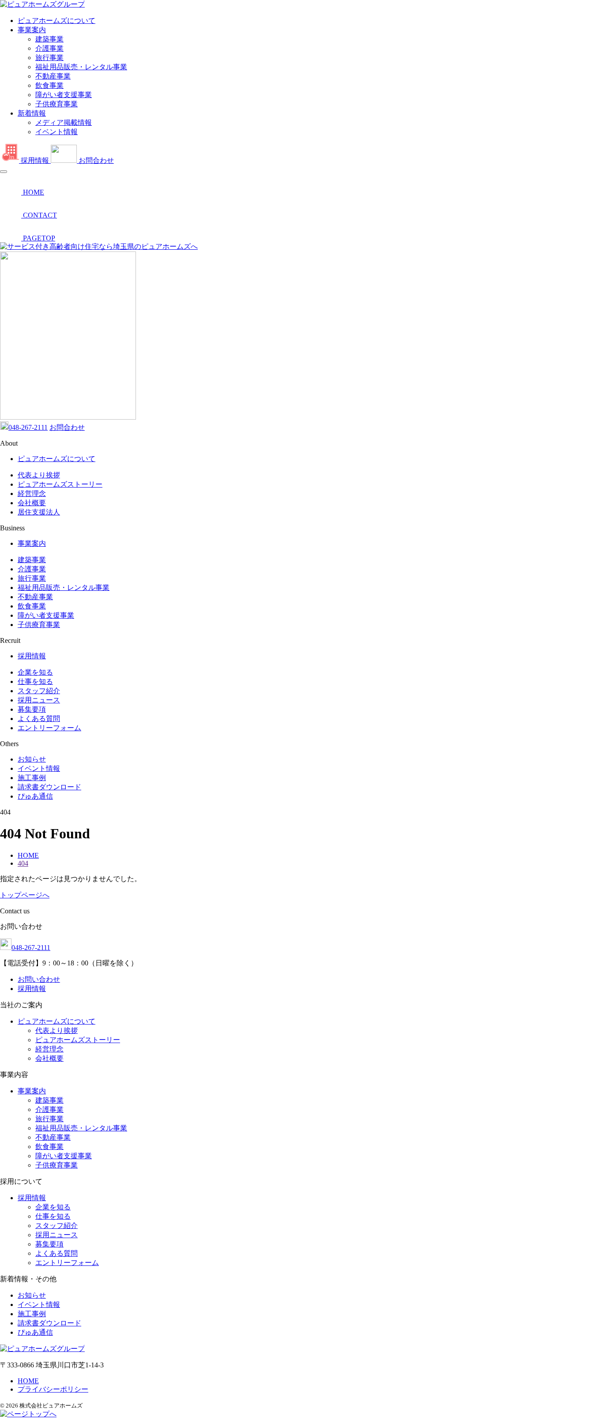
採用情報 (32, 656)
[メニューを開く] (3, 171)
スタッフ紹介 (39, 690)
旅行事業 (49, 57)
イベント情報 (56, 131)
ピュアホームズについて (56, 20)
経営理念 (32, 493)
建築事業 (49, 39)
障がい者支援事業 (63, 94)
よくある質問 (39, 718)
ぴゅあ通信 (35, 796)
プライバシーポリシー (53, 1389)
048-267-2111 (28, 427)
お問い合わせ (39, 979)
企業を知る (35, 672)
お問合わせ (67, 427)
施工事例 (32, 777)
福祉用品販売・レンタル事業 (81, 67)
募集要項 (32, 709)
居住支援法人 (39, 512)
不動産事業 (53, 76)
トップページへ (24, 895)
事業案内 (32, 30)
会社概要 (32, 503)
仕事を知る (35, 681)
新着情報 (32, 113)
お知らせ (32, 759)
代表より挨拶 (39, 475)
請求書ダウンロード (49, 787)
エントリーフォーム (49, 728)
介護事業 (49, 48)
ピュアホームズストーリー (60, 484)
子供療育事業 (56, 104)
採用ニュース (39, 700)
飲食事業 (49, 85)
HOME (28, 1381)
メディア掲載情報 (63, 122)
